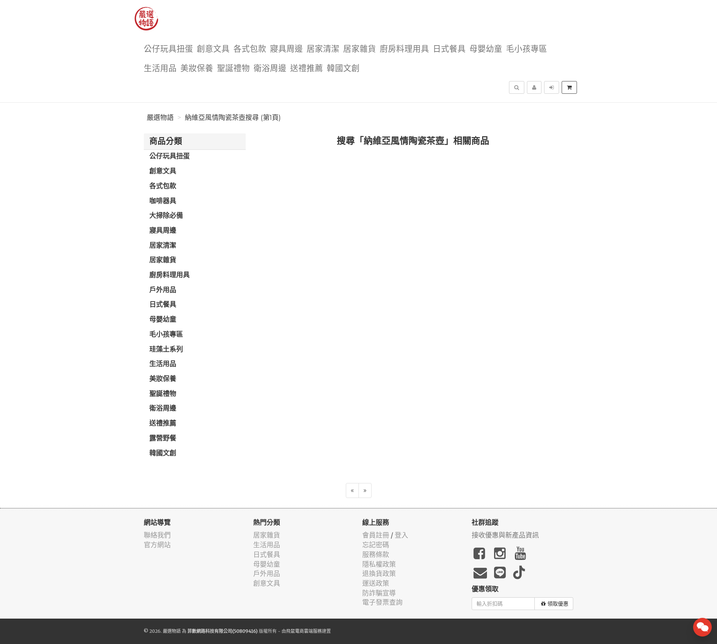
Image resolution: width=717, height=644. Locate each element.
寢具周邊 (286, 49)
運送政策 (375, 583)
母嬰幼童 (485, 49)
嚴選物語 (160, 118)
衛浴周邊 (270, 68)
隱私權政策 (379, 564)
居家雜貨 (359, 49)
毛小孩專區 (526, 49)
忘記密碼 (375, 545)
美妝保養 (196, 68)
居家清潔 (323, 49)
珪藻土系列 (166, 349)
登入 (401, 535)
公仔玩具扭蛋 (168, 49)
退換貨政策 (379, 573)
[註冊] (534, 87)
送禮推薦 (306, 68)
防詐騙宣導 (379, 593)
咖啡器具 (162, 201)
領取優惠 (557, 603)
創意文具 (213, 49)
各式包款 (249, 49)
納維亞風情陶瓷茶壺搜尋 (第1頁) (233, 118)
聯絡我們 (157, 535)
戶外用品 (162, 290)
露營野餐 (162, 438)
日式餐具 (449, 49)
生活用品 (160, 68)
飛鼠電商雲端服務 (304, 631)
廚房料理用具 (404, 49)
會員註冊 (375, 535)
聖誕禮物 (233, 68)
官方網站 (157, 545)
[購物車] (569, 87)
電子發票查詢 (382, 602)
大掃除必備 (166, 216)
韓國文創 (343, 68)
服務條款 (375, 554)
